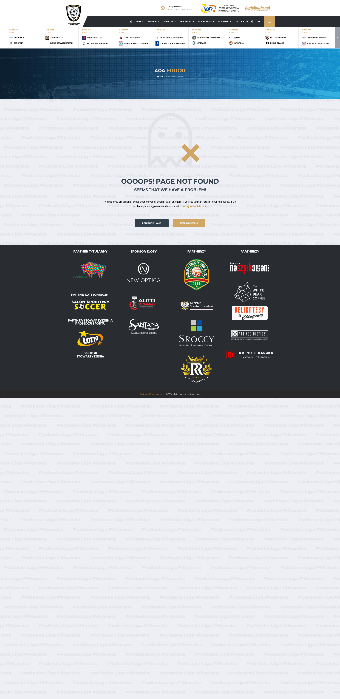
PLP (138, 21)
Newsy (152, 21)
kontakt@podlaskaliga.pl (180, 9)
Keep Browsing (189, 223)
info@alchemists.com (194, 206)
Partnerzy (241, 21)
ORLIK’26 (168, 21)
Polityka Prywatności (151, 394)
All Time (223, 21)
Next (337, 37)
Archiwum (204, 21)
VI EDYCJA (185, 21)
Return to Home (151, 223)
